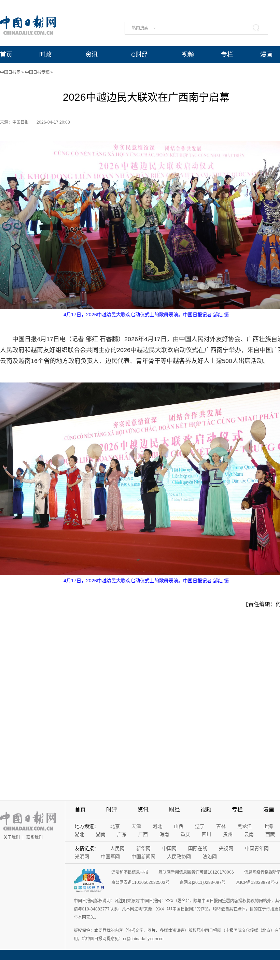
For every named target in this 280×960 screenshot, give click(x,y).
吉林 (221, 826)
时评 (111, 809)
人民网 (117, 848)
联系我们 (34, 837)
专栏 (227, 54)
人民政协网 (179, 856)
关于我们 (11, 837)
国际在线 (197, 848)
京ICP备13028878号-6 (257, 882)
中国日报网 (10, 72)
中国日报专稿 (37, 72)
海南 (164, 834)
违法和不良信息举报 (129, 872)
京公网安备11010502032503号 (140, 882)
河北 (157, 826)
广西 (143, 834)
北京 (115, 826)
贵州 (228, 834)
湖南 (101, 834)
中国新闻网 (143, 856)
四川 (206, 834)
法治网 (209, 856)
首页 (6, 54)
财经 (174, 809)
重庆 (185, 834)
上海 (268, 826)
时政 (45, 54)
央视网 (226, 848)
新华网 (143, 848)
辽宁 (200, 826)
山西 (178, 826)
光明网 (82, 856)
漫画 (266, 54)
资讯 (91, 54)
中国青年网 (257, 848)
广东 (122, 834)
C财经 (139, 54)
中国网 (169, 848)
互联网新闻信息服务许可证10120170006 (196, 872)
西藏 (270, 834)
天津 (136, 826)
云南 (249, 834)
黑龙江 (244, 826)
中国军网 (110, 856)
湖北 (79, 834)
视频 (188, 54)
